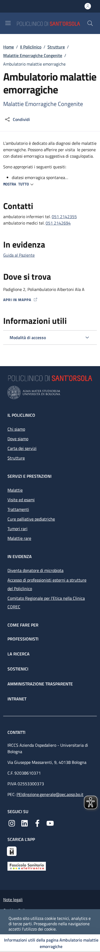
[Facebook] (37, 823)
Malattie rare (19, 538)
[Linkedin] (24, 823)
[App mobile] (11, 850)
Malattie (15, 490)
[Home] (52, 23)
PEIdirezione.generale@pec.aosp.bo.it (50, 794)
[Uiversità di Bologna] (50, 392)
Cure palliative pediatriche (31, 519)
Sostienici (17, 669)
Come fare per (22, 625)
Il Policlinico (30, 47)
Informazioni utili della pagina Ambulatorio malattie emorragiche (51, 943)
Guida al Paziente (19, 255)
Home (8, 47)
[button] (90, 23)
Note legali (13, 899)
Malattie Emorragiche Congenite (32, 55)
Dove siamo (17, 438)
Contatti (16, 732)
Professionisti (22, 639)
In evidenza (19, 556)
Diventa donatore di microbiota (35, 570)
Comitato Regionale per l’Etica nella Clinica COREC (46, 602)
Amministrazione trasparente (40, 684)
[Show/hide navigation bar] (8, 23)
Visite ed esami (21, 499)
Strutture (56, 47)
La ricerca (18, 654)
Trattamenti (18, 509)
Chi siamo (16, 429)
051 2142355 (64, 216)
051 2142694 (58, 223)
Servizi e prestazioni (29, 476)
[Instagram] (11, 823)
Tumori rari (17, 528)
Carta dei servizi (22, 448)
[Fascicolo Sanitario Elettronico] (26, 865)
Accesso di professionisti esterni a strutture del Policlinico (46, 584)
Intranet (16, 699)
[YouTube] (50, 823)
